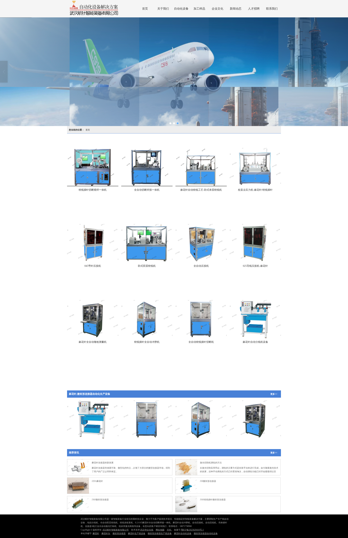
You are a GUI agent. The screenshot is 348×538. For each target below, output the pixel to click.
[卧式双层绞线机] (147, 243)
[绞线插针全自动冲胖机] (147, 319)
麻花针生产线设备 (136, 533)
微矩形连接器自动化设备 (206, 533)
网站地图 (160, 530)
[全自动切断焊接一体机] (147, 167)
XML (169, 530)
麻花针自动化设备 (182, 533)
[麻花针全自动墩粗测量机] (92, 319)
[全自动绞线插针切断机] (201, 319)
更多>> (273, 394)
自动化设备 (181, 8)
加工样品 (199, 8)
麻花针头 (106, 533)
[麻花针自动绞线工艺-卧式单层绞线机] (201, 167)
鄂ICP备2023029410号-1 (192, 530)
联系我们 (272, 8)
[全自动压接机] (201, 243)
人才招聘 (254, 8)
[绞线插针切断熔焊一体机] (92, 167)
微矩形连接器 (119, 533)
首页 (145, 8)
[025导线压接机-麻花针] (255, 243)
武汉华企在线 (146, 530)
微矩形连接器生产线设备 (160, 533)
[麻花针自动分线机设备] (255, 319)
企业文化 (217, 8)
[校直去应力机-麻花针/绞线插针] (255, 167)
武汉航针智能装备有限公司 (116, 530)
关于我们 (163, 8)
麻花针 (96, 533)
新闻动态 (235, 8)
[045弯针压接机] (92, 243)
